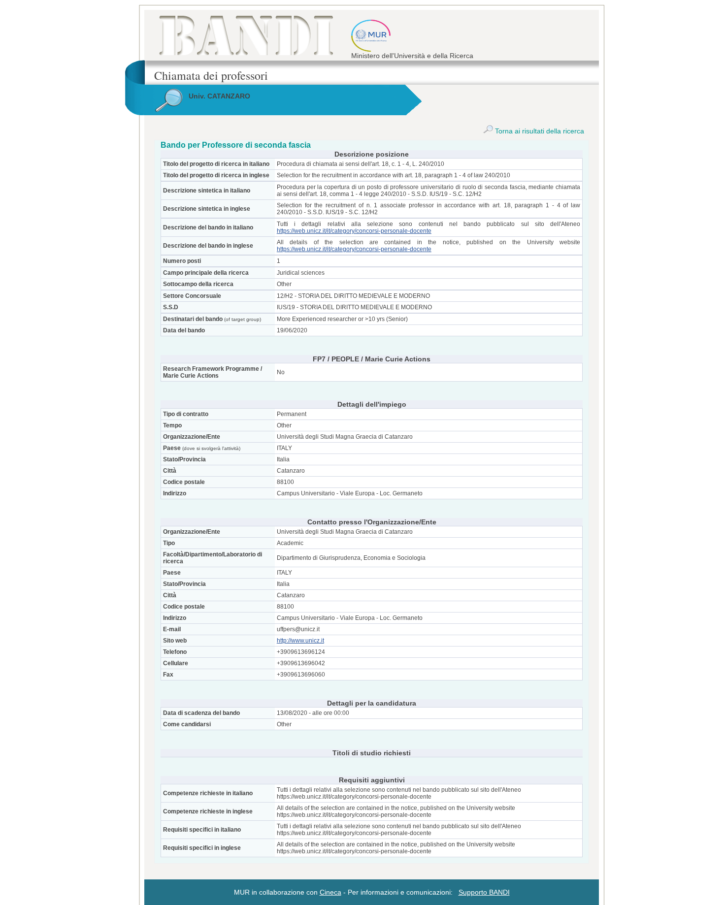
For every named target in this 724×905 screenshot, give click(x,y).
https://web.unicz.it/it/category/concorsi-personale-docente (354, 230)
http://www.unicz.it (300, 640)
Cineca (330, 892)
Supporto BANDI (484, 892)
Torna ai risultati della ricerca (538, 131)
